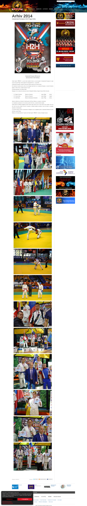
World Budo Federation (69, 485)
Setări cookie (51, 501)
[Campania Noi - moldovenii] (64, 61)
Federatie (38, 9)
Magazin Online (58, 9)
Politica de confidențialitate (7, 503)
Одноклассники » (43, 479)
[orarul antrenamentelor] (65, 153)
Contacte (35, 501)
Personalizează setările (7, 501)
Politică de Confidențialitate (43, 501)
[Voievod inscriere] (65, 129)
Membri (51, 9)
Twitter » (36, 479)
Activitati (45, 9)
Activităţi (43, 496)
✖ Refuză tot (10, 499)
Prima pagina (31, 9)
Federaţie (36, 496)
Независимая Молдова (53, 485)
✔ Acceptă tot (25, 499)
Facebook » (50, 479)
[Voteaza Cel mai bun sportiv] (65, 53)
